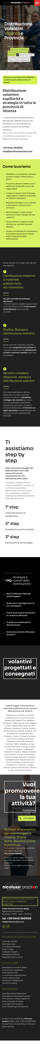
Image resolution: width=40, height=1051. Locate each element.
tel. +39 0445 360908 (16, 918)
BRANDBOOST (10, 989)
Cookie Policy (20, 1024)
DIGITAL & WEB (10, 963)
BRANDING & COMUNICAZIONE (19, 937)
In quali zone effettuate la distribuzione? (18, 623)
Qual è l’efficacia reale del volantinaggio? (18, 595)
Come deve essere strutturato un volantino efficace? (20, 614)
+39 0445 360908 (12, 148)
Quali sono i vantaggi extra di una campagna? (20, 604)
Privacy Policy (7, 1024)
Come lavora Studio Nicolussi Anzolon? (20, 633)
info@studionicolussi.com (17, 151)
